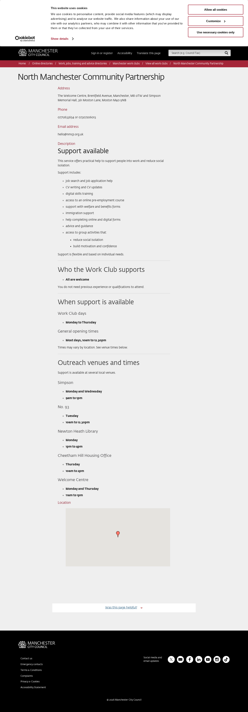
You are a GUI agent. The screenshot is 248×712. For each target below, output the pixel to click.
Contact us (26, 659)
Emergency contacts (32, 664)
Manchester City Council (43, 50)
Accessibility (124, 53)
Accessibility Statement (33, 687)
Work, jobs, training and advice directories (83, 63)
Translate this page (149, 53)
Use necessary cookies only (215, 32)
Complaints (27, 676)
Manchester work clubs (126, 63)
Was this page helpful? (121, 607)
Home (22, 63)
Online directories (42, 63)
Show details (59, 38)
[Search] (226, 52)
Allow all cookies (215, 9)
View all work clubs (157, 63)
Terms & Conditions (31, 670)
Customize (213, 21)
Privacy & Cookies (30, 682)
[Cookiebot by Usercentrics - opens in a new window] (25, 39)
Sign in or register (102, 53)
